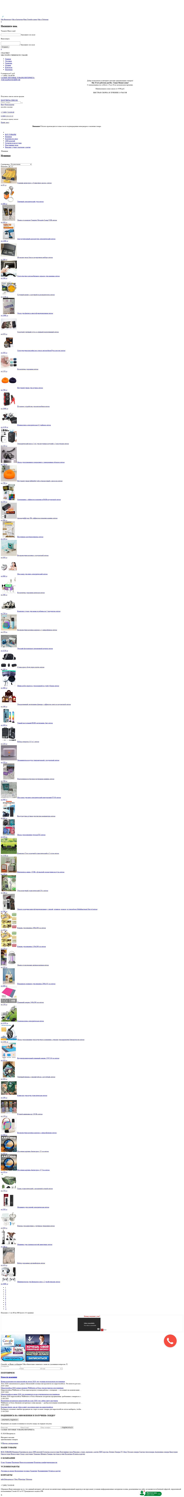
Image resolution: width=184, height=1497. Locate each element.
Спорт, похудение (26, 1454)
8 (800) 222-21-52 (7, 116)
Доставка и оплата (7, 1471)
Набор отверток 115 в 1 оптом (28, 742)
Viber (16, 1479)
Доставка (8, 61)
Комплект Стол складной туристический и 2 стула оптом (38, 853)
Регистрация (9, 105)
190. (4, 1098)
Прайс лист (5, 122)
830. (4, 557)
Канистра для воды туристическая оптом (32, 1095)
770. (4, 1191)
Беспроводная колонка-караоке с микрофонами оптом (37, 1133)
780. (4, 483)
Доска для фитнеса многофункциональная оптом (35, 313)
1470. (4, 1023)
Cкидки (142, 1452)
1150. (4, 651)
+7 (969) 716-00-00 (7, 112)
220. (4, 744)
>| (5, 1309)
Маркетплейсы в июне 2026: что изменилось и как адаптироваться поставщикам (30, 1394)
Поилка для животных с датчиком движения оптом (36, 1226)
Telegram (29, 1479)
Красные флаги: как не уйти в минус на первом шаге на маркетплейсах (27, 1407)
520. (4, 446)
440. (4, 669)
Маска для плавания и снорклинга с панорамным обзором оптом (41, 462)
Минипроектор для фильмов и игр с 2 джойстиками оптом (38, 1282)
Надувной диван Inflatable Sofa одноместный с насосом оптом (39, 481)
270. (4, 632)
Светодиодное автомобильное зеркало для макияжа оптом (38, 276)
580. (4, 893)
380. (4, 259)
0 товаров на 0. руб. (8, 73)
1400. (4, 241)
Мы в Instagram (17, 19)
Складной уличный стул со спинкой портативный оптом (38, 332)
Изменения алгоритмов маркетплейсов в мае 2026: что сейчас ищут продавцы (29, 1401)
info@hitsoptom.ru (7, 1479)
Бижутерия (174, 1452)
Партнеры (8, 70)
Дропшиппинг (42, 1471)
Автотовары (149, 1452)
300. (4, 595)
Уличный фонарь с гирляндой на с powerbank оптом (36, 1077)
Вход (2, 105)
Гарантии (8, 63)
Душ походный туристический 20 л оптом (32, 891)
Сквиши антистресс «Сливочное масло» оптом (34, 183)
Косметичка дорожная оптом (27, 369)
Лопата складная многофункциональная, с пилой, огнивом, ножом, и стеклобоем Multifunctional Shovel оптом (57, 909)
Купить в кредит (79, 1454)
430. (4, 222)
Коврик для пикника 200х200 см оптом (31, 928)
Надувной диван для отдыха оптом (30, 388)
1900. (4, 315)
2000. (4, 408)
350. (4, 502)
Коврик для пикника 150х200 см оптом (31, 946)
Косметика (69, 1454)
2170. (4, 427)
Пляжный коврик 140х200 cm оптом (30, 1002)
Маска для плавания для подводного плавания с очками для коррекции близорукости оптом (50, 1040)
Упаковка (36, 1454)
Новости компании (9, 1377)
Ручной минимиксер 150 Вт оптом (29, 1114)
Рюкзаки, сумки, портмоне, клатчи (17, 147)
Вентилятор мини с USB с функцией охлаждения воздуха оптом (40, 872)
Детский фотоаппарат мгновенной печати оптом (35, 648)
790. (4, 390)
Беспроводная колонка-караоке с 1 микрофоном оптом (37, 630)
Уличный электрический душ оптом (30, 201)
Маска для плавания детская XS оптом (31, 835)
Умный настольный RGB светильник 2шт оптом (35, 723)
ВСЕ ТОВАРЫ (10, 134)
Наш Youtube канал (30, 19)
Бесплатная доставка (22, 1471)
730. (4, 464)
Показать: (4, 166)
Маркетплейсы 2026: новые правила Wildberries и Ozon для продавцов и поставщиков (32, 1388)
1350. (4, 855)
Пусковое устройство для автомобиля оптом (33, 406)
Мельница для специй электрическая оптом (33, 1207)
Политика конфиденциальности (45, 1462)
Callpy (159, 1494)
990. (4, 520)
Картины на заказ (11, 139)
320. (4, 967)
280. (4, 278)
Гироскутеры (5, 1454)
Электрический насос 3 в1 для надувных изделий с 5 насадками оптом (43, 444)
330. (4, 1209)
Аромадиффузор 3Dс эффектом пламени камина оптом (37, 518)
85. (3, 185)
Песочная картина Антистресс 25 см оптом (33, 1151)
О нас (3, 1462)
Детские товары (133, 1452)
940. (4, 800)
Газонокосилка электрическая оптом (30, 1021)
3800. (4, 1284)
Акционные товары (162, 1452)
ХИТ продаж (104, 1452)
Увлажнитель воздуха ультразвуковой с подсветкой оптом (38, 760)
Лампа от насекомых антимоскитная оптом (33, 965)
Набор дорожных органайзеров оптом (31, 1263)
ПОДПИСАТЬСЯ (67, 1427)
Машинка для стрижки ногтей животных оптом (34, 1244)
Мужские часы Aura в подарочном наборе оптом (35, 257)
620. (4, 1228)
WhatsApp (21, 1479)
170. (4, 371)
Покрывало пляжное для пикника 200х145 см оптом (36, 984)
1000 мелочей (10, 141)
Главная (8, 59)
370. (4, 762)
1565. (4, 1042)
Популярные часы (11, 145)
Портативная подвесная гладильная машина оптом (35, 779)
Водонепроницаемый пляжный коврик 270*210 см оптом (38, 1058)
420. (4, 1153)
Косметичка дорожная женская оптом (31, 593)
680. (4, 818)
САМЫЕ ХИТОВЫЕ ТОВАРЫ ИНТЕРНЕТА (17, 1430)
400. (4, 688)
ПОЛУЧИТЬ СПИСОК (9, 100)
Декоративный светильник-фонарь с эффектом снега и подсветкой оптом (44, 704)
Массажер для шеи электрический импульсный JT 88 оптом (39, 797)
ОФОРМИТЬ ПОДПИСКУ (10, 1420)
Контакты (8, 67)
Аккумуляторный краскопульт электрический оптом (36, 239)
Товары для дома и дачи (55, 1454)
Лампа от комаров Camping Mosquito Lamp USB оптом (37, 220)
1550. (4, 297)
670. (4, 334)
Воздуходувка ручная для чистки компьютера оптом (36, 816)
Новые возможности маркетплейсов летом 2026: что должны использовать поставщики (33, 1381)
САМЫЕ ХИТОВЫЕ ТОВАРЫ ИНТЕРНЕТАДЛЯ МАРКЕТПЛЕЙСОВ (17, 79)
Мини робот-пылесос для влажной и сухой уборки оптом (38, 686)
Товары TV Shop (121, 1452)
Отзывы (8, 65)
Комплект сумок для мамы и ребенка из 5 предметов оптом (38, 611)
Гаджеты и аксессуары (13, 143)
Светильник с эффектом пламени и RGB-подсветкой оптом (39, 499)
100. (4, 706)
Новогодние (15, 1454)
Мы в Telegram (43, 19)
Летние (112, 1452)
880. (4, 204)
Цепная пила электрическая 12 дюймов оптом (34, 425)
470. (4, 837)
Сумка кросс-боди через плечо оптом (30, 667)
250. (4, 539)
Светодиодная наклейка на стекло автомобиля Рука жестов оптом (41, 350)
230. (4, 874)
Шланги (44, 1454)
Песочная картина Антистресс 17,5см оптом (33, 1170)
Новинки (8, 137)
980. (4, 576)
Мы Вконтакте (6, 19)
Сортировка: (5, 164)
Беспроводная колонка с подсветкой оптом (32, 555)
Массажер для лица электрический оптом (32, 574)
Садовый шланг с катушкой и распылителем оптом (36, 295)
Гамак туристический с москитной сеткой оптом (35, 1189)
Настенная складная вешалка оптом (30, 537)
